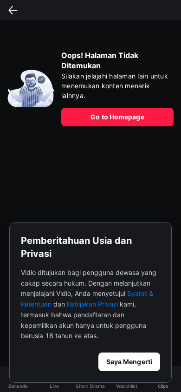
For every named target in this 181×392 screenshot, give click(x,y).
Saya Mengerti (129, 362)
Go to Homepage (117, 117)
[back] (13, 10)
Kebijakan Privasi (92, 304)
